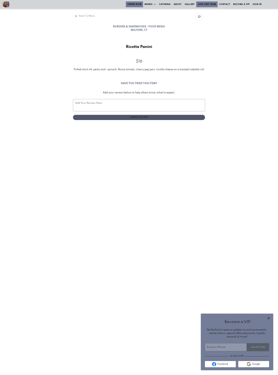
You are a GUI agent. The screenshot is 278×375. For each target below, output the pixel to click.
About (178, 4)
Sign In (257, 4)
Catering (165, 4)
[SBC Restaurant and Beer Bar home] (15, 4)
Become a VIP (241, 4)
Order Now (134, 4)
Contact (224, 4)
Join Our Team (207, 4)
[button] (150, 4)
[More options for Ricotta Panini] (199, 16)
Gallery (190, 4)
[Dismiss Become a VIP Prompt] (268, 318)
